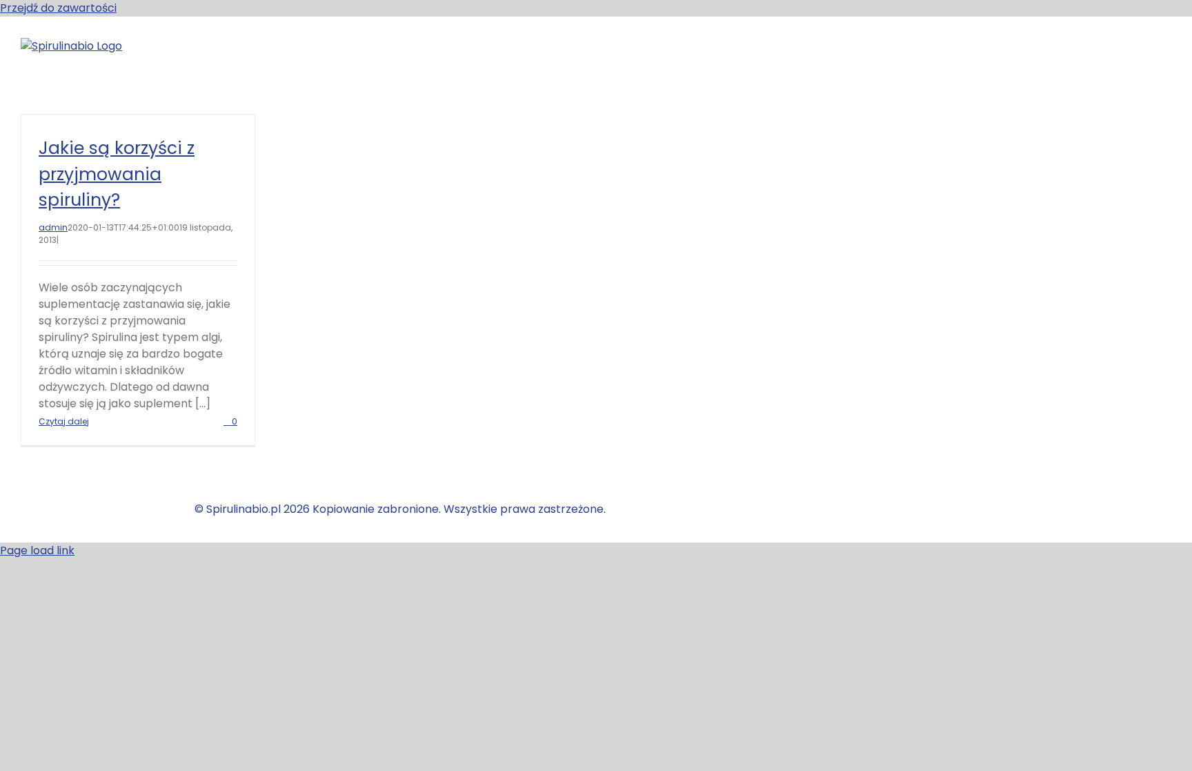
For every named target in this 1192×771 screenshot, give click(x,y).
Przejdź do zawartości (58, 8)
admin (53, 227)
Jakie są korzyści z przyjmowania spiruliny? (117, 174)
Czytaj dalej (64, 421)
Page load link (37, 550)
